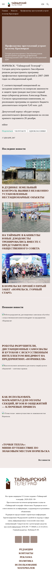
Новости (14, 11)
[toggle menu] (3, 4)
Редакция (26, 549)
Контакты (26, 553)
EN (42, 4)
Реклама (26, 557)
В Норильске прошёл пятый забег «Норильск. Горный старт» (24, 289)
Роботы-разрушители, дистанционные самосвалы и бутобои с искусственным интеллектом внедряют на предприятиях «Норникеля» (25, 352)
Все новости (44, 460)
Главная (5, 11)
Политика (26, 561)
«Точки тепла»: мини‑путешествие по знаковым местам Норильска (25, 448)
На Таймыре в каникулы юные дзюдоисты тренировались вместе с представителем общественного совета (21, 242)
